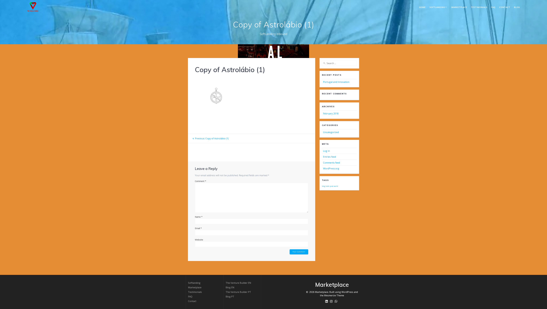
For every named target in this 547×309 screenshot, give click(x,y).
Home (422, 7)
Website (199, 239)
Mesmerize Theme (334, 295)
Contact (504, 7)
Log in (326, 151)
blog (323, 186)
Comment (200, 181)
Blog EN (230, 287)
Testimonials (479, 7)
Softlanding (437, 7)
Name (198, 216)
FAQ (493, 7)
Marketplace (194, 287)
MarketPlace (459, 7)
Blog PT (230, 296)
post (331, 186)
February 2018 (330, 113)
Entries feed (329, 156)
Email (198, 228)
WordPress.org (331, 168)
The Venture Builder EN (238, 282)
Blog (517, 7)
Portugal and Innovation (336, 82)
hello (327, 186)
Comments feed (331, 162)
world (336, 186)
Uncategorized (331, 132)
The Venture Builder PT (238, 292)
